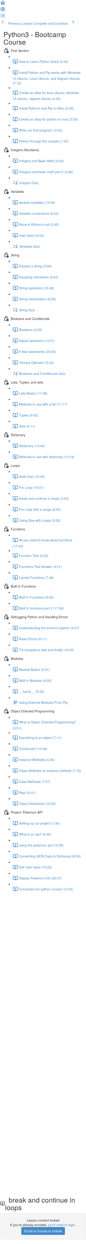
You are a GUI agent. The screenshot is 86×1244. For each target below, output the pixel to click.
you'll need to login (61, 1225)
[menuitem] (3, 10)
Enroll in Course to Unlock (43, 1231)
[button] (3, 4)
